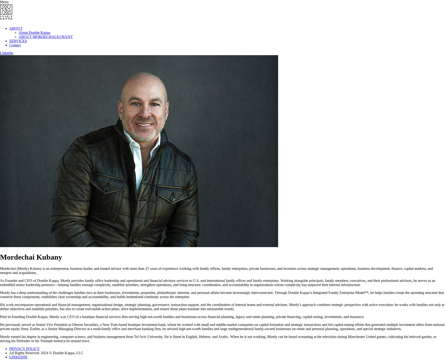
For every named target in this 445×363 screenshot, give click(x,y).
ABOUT (15, 28)
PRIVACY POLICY (24, 349)
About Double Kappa (34, 33)
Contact (15, 45)
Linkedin (6, 53)
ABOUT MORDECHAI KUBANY (46, 37)
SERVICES (18, 41)
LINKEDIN (18, 357)
